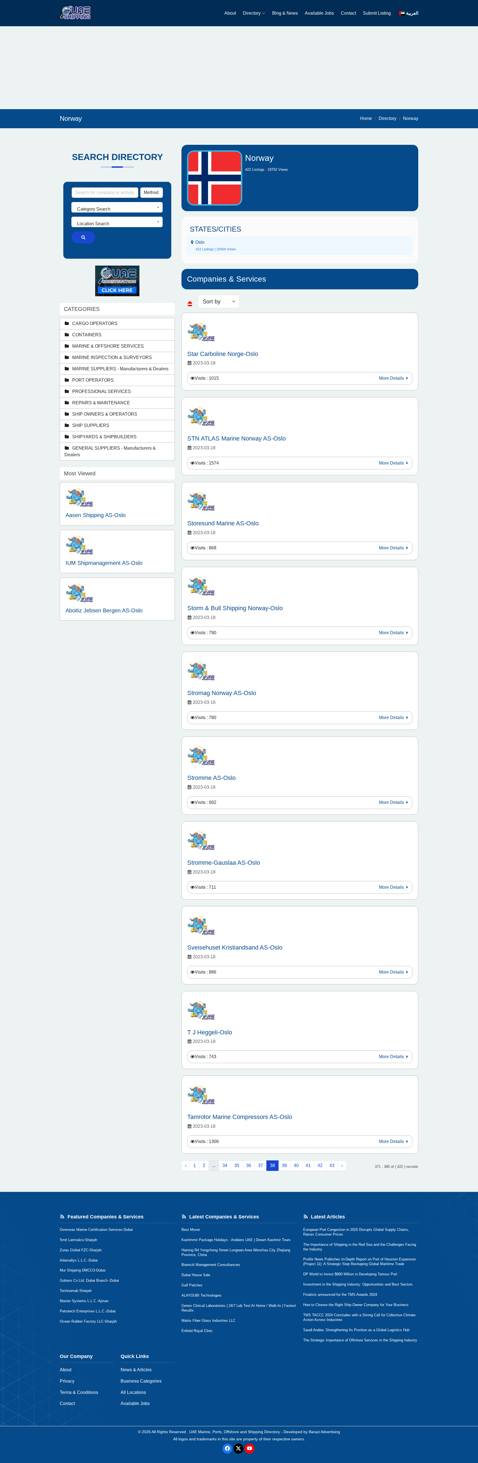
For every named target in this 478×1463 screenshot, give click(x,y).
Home (366, 118)
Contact (348, 13)
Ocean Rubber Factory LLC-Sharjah (88, 1321)
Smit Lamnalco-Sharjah (78, 1240)
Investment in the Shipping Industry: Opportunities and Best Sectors (358, 1284)
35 (236, 1165)
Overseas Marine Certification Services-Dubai (96, 1230)
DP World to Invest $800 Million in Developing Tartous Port (350, 1274)
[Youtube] (249, 1449)
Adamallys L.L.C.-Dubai (79, 1260)
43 (331, 1165)
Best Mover (190, 1230)
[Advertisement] (239, 67)
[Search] (83, 237)
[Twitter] (238, 1449)
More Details (392, 378)
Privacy (67, 1381)
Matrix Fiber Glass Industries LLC (208, 1320)
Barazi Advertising (324, 1432)
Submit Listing (377, 13)
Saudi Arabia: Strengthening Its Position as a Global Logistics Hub (356, 1330)
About (230, 13)
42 (320, 1165)
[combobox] (117, 207)
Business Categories (141, 1381)
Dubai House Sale (195, 1275)
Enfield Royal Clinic (197, 1331)
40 (296, 1165)
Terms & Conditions (79, 1392)
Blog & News (285, 13)
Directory (252, 13)
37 (260, 1165)
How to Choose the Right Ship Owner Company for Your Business (356, 1305)
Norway (410, 118)
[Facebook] (227, 1449)
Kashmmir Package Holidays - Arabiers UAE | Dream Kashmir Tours (236, 1240)
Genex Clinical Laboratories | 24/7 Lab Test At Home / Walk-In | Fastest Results (238, 1308)
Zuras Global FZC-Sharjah (81, 1250)
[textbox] (117, 209)
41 (308, 1165)
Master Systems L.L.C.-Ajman (84, 1301)
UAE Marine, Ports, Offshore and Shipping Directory (234, 1432)
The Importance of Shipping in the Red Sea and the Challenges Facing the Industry (359, 1246)
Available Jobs (319, 13)
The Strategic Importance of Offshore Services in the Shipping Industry (360, 1340)
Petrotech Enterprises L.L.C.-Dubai (88, 1311)
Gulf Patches (191, 1285)
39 (284, 1165)
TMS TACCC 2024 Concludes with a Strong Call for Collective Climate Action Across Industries (359, 1317)
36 (248, 1165)
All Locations (133, 1392)
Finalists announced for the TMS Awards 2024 (340, 1294)
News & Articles (136, 1369)
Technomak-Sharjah (76, 1291)
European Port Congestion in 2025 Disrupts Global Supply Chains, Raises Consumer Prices (356, 1232)
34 (224, 1165)
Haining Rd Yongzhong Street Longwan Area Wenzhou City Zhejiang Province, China (235, 1252)
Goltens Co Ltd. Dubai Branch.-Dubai (89, 1280)
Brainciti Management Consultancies (210, 1265)
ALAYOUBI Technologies (201, 1295)
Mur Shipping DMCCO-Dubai (82, 1270)
